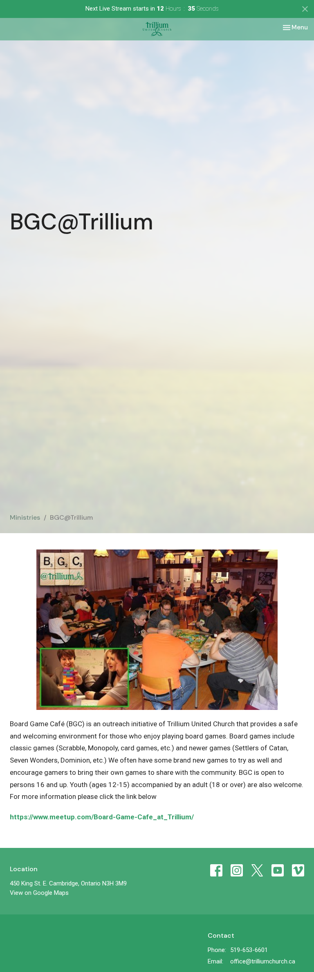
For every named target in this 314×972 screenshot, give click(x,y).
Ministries (25, 517)
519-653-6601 (249, 950)
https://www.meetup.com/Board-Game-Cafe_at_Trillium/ (102, 817)
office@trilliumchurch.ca (262, 961)
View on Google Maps (39, 892)
